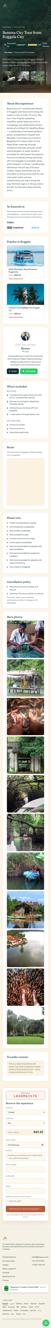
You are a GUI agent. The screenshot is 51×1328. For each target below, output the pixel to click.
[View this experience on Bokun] (37, 227)
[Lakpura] (5, 5)
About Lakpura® (9, 1269)
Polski (16, 1311)
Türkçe (18, 1314)
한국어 (37, 1307)
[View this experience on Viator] (13, 222)
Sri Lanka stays (8, 1261)
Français (11, 1307)
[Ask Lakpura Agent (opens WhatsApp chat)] (46, 1323)
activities (19, 27)
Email (13, 371)
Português (24, 1311)
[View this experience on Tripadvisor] (17, 227)
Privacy (5, 1280)
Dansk (26, 1304)
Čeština (19, 1304)
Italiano (24, 1307)
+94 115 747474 (38, 1261)
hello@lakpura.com (40, 1257)
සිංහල (40, 1311)
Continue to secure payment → (25, 1209)
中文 (24, 1314)
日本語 (31, 1307)
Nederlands (7, 1311)
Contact (6, 1273)
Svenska (5, 1314)
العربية (12, 1304)
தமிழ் (12, 1314)
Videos (5, 1265)
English (5, 1304)
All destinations (9, 1257)
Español (42, 1304)
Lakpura (6, 27)
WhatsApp (29, 371)
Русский (33, 1311)
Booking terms (8, 1276)
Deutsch (33, 1304)
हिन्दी (17, 1307)
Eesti (4, 1307)
